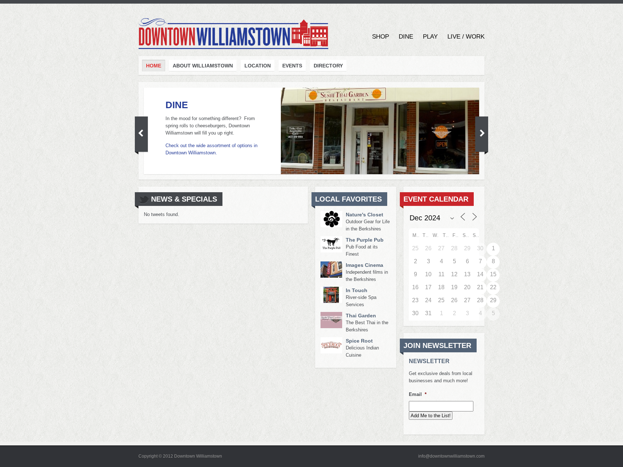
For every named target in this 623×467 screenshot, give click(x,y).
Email (418, 394)
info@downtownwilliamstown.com (451, 456)
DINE (176, 105)
